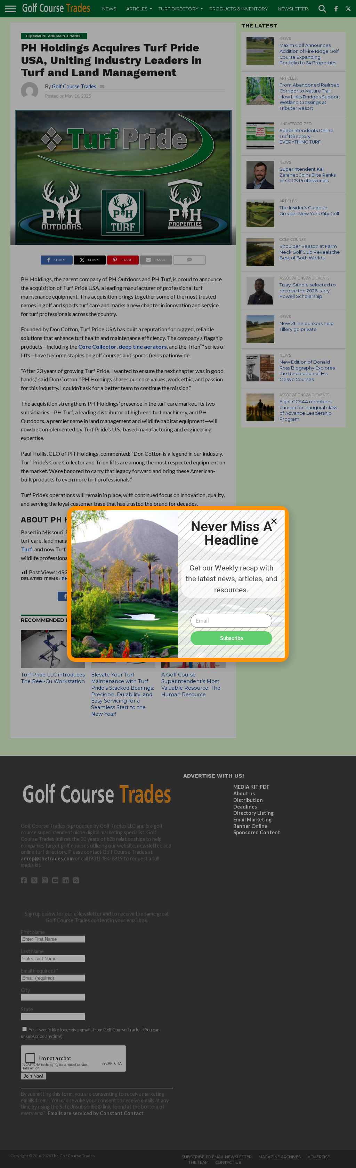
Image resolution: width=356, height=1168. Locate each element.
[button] (274, 521)
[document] (178, 584)
